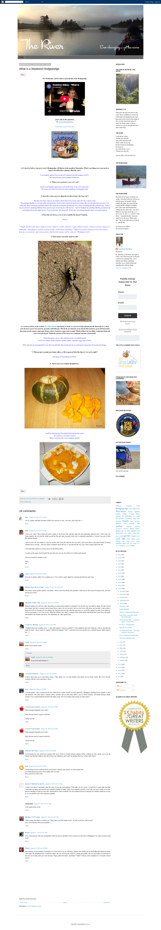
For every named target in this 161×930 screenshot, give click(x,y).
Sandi (27, 642)
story (138, 541)
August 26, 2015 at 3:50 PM (37, 689)
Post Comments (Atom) (34, 906)
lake (125, 531)
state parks (126, 541)
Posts (120, 686)
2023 (119, 564)
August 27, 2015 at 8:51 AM (42, 804)
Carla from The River (32, 498)
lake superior (132, 530)
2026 (119, 555)
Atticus (118, 505)
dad (117, 518)
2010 (119, 676)
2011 (119, 673)
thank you (126, 543)
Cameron (129, 506)
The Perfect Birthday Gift (127, 638)
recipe (133, 536)
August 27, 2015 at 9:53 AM (38, 832)
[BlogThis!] (55, 499)
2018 (119, 579)
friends (131, 523)
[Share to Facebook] (60, 499)
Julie (26, 766)
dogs (138, 518)
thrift (131, 543)
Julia (26, 531)
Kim (26, 517)
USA (138, 508)
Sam (134, 508)
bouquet (131, 514)
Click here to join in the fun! (64, 126)
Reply (27, 524)
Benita (27, 832)
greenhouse (119, 528)
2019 (119, 576)
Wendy (27, 848)
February (123, 657)
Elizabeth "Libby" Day (32, 603)
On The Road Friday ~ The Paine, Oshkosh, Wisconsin (129, 631)
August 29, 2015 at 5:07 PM (38, 848)
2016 (119, 585)
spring (118, 541)
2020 (119, 573)
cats (123, 516)
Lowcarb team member (32, 707)
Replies (29, 653)
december (121, 518)
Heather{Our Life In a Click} (34, 587)
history (137, 528)
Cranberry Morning (31, 625)
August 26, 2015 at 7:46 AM (37, 531)
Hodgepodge (28, 502)
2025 (119, 558)
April (27, 574)
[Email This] (53, 499)
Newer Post (23, 902)
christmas (128, 516)
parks (134, 533)
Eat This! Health (50, 326)
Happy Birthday (124, 609)
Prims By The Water (31, 751)
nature (130, 533)
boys (138, 514)
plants (117, 536)
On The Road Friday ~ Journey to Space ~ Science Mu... (129, 621)
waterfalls (122, 545)
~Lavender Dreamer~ (32, 674)
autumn (137, 511)
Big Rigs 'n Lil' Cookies (32, 817)
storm (132, 541)
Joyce (26, 689)
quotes (127, 535)
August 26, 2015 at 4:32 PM (49, 707)
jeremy (118, 530)
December (123, 591)
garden (119, 526)
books (125, 514)
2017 (119, 582)
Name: (121, 292)
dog (134, 518)
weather (127, 545)
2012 (119, 670)
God (138, 505)
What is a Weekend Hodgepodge (129, 612)
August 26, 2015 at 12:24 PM (50, 603)
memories (119, 533)
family (126, 520)
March (122, 654)
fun (138, 523)
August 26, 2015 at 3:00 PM (38, 642)
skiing (133, 539)
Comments (122, 690)
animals (130, 512)
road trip (120, 538)
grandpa (137, 526)
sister (128, 539)
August (122, 603)
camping (118, 516)
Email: (121, 303)
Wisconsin (121, 511)
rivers (138, 536)
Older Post (106, 902)
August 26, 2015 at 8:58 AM (38, 574)
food (125, 523)
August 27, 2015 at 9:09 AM (49, 817)
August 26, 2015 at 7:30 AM (37, 517)
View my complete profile (123, 268)
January (122, 660)
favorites (137, 521)
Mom (130, 509)
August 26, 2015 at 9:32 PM (37, 766)
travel (134, 543)
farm (131, 521)
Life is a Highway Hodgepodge (128, 635)
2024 (119, 561)
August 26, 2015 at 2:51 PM (47, 625)
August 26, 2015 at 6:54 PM (47, 751)
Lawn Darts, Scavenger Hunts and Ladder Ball (128, 616)
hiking (132, 528)
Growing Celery (124, 606)
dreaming (118, 521)
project (121, 536)
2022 (119, 567)
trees (138, 543)
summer (119, 543)
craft (138, 516)
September (123, 600)
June (121, 645)
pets (138, 533)
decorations (128, 518)
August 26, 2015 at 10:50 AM (54, 587)
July (121, 642)
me (138, 530)
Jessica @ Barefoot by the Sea (34, 784)
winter (132, 545)
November (123, 594)
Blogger (87, 924)
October (122, 597)
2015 (119, 588)
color (134, 516)
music (125, 533)
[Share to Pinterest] (62, 499)
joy (122, 530)
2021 (119, 570)
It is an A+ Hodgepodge (126, 624)
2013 (119, 667)
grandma (128, 526)
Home (21, 57)
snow (138, 539)
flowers (118, 523)
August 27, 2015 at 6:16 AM (53, 784)
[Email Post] (49, 498)
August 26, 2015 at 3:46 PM (48, 674)
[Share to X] (58, 499)
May (121, 648)
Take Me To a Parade (125, 627)
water (117, 545)
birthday (118, 514)
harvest (126, 528)
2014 (119, 664)
